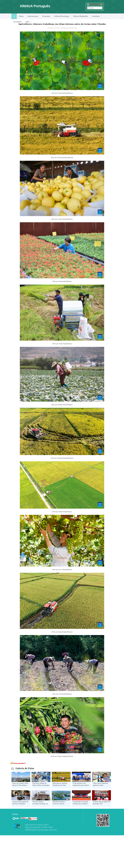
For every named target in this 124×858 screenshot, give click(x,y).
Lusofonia (96, 16)
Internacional (33, 16)
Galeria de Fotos (25, 768)
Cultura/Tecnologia (61, 16)
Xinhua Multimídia (80, 16)
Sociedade (17, 22)
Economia (46, 16)
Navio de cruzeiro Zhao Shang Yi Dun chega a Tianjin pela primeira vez (20, 785)
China (21, 16)
